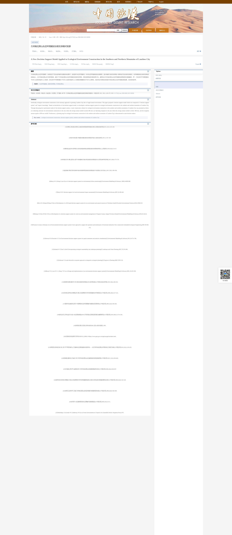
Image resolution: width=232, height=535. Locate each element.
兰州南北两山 (60, 84)
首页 (66, 2)
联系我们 (128, 2)
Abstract (158, 93)
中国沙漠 (33, 37)
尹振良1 (34, 51)
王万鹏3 (74, 51)
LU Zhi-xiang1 (74, 64)
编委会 (87, 2)
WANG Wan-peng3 (97, 64)
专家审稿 (149, 30)
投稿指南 (97, 2)
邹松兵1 (50, 51)
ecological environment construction (50, 117)
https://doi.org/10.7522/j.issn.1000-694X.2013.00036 (76, 37)
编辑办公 (162, 30)
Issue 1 (51, 37)
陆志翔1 (58, 51)
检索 (118, 30)
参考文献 (158, 97)
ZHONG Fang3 (110, 64)
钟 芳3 (81, 51)
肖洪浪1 (42, 51)
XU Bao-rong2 (85, 64)
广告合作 (139, 2)
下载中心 (151, 2)
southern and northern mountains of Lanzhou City (86, 117)
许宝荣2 (66, 51)
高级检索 (124, 30)
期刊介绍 (76, 2)
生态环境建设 (43, 84)
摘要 (157, 86)
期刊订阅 (109, 2)
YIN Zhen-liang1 (37, 64)
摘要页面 (158, 78)
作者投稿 (135, 30)
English (161, 2)
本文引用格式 (159, 90)
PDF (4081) (159, 75)
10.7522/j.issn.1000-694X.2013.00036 (124, 93)
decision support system (67, 117)
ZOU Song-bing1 (62, 64)
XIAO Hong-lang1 (50, 64)
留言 (118, 2)
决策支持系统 (51, 84)
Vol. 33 (44, 37)
